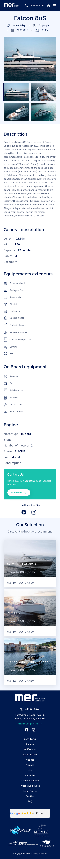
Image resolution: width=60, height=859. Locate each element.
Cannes (30, 744)
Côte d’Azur (30, 738)
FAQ (30, 801)
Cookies (30, 796)
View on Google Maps (28, 723)
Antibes (30, 759)
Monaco (30, 764)
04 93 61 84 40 (37, 5)
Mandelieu (30, 775)
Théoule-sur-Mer (30, 780)
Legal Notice (30, 790)
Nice (30, 770)
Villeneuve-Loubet (30, 785)
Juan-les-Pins (30, 754)
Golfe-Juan (30, 749)
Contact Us (16, 492)
